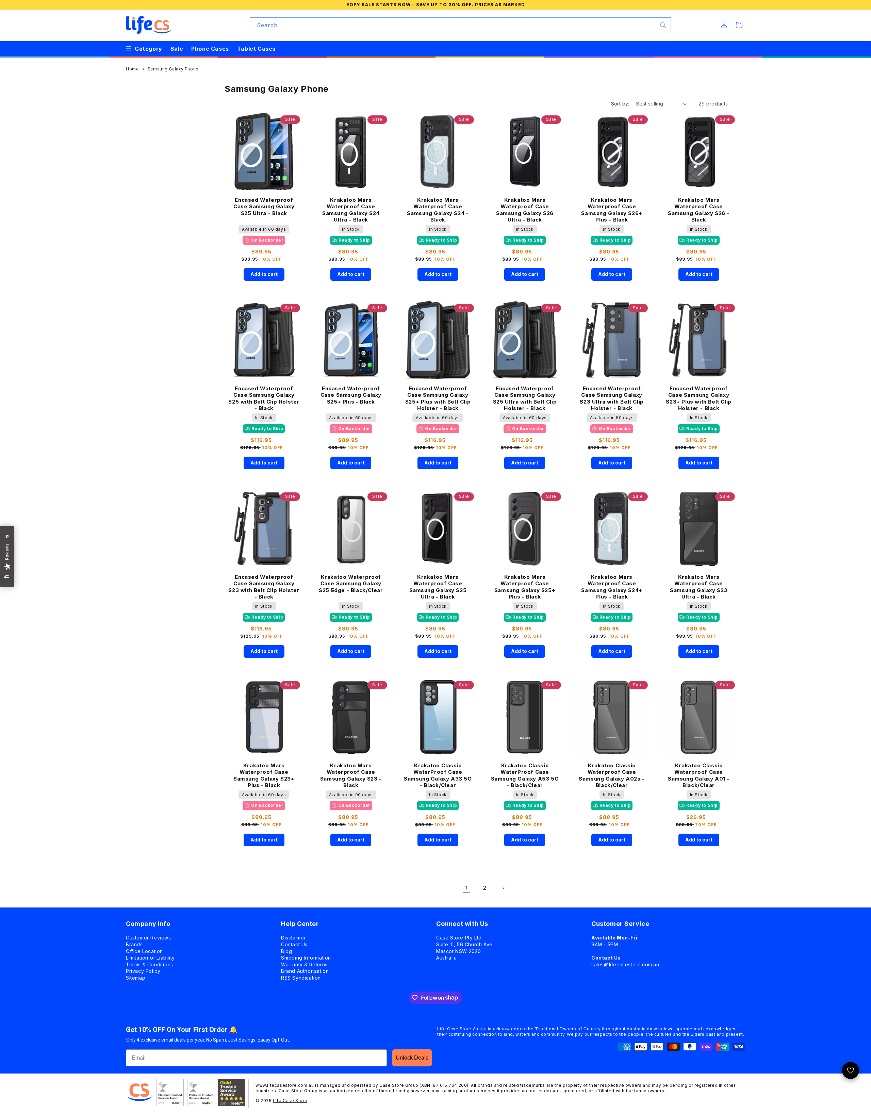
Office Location (144, 951)
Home (132, 68)
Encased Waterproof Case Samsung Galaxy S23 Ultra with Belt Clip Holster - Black (611, 398)
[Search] (663, 25)
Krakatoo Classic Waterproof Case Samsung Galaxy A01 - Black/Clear (698, 775)
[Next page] (503, 887)
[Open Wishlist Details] (850, 1070)
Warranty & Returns (304, 964)
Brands (134, 944)
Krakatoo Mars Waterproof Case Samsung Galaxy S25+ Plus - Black (524, 586)
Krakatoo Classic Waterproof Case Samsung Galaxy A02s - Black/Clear (612, 775)
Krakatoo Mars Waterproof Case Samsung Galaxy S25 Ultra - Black (438, 586)
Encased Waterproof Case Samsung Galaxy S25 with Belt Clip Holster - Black (263, 398)
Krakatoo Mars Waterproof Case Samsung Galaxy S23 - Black (351, 775)
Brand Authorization (305, 971)
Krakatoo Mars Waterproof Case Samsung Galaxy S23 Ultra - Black (698, 586)
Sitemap (135, 978)
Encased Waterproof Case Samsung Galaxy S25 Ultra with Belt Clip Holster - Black (525, 398)
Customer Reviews (148, 937)
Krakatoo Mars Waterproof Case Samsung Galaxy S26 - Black (698, 209)
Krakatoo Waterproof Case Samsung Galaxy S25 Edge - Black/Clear (351, 583)
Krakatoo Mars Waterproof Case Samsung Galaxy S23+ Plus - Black (263, 775)
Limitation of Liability (150, 958)
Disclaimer (293, 937)
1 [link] (466, 887)
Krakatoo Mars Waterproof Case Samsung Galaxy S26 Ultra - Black (525, 209)
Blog (286, 951)
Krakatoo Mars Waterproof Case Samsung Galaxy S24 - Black (438, 209)
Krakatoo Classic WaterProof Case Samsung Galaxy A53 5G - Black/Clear (525, 775)
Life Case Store (290, 1100)
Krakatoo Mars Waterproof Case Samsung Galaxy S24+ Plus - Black (611, 586)
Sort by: (620, 104)
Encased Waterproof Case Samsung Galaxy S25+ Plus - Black (351, 395)
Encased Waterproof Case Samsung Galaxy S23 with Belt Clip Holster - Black (263, 586)
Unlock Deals (412, 1058)
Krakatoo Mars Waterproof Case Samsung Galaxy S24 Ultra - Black (351, 209)
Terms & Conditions (149, 964)
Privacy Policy (143, 971)
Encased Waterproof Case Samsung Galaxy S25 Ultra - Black (263, 206)
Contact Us (294, 944)
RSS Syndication (301, 978)
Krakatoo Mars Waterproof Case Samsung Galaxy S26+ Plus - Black (611, 209)
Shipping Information (306, 958)
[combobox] (460, 25)
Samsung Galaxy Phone (173, 68)
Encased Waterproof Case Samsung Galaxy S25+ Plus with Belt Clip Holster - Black (438, 398)
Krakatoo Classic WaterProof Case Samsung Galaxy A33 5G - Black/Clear (438, 775)
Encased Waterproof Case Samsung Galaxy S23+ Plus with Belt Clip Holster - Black (698, 398)
